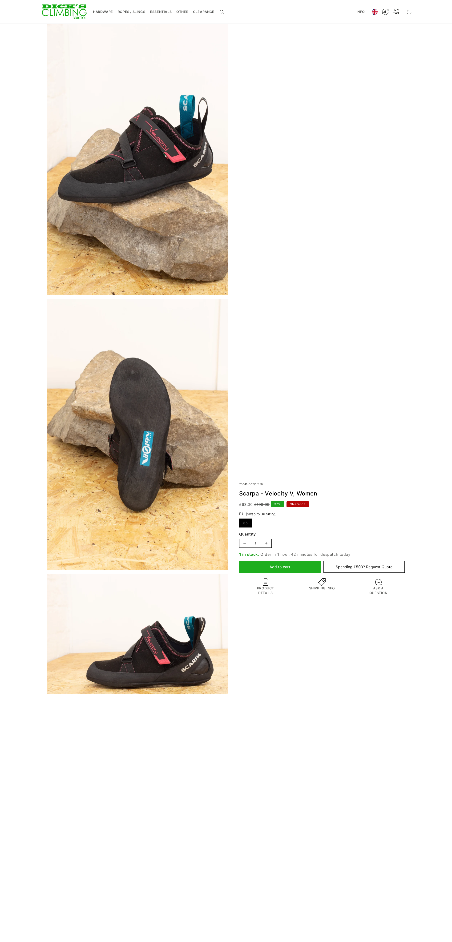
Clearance (203, 12)
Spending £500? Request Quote (364, 566)
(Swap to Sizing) (261, 514)
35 (245, 523)
